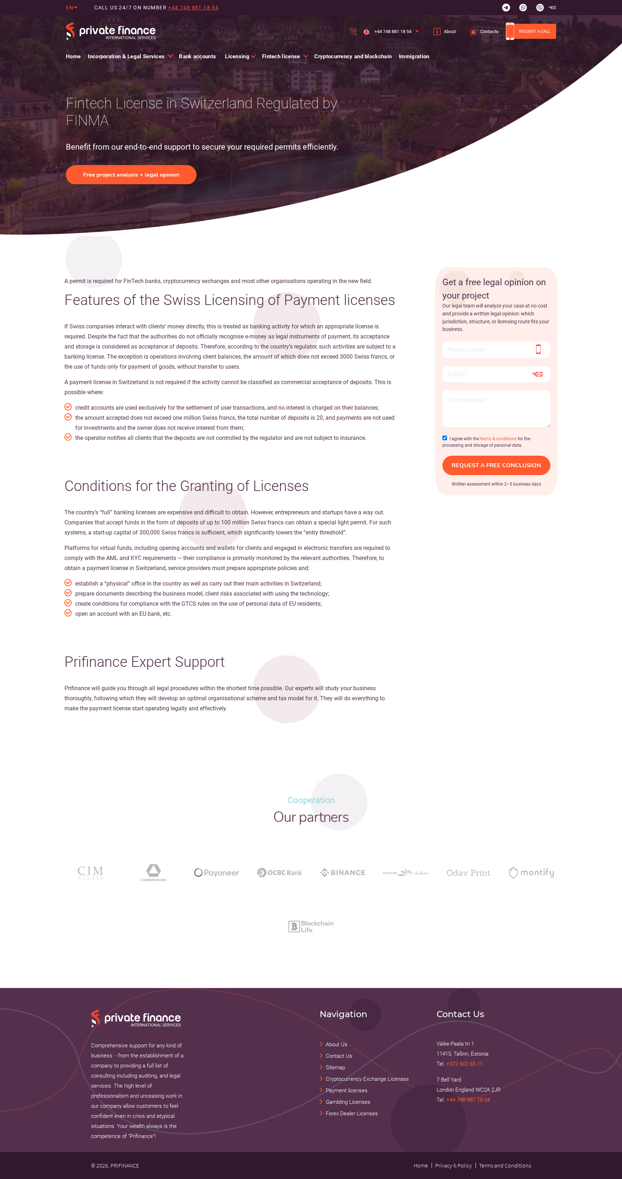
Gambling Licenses (348, 1102)
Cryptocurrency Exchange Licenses (367, 1079)
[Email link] (552, 8)
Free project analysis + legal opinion (131, 175)
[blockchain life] (311, 926)
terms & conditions (498, 438)
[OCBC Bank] (279, 872)
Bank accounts (197, 56)
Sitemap (335, 1067)
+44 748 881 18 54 (193, 7)
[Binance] (342, 872)
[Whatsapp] (523, 8)
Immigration (414, 56)
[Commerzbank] (153, 872)
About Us (336, 1044)
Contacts (489, 31)
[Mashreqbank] (405, 872)
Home (73, 56)
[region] (206, 139)
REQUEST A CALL (534, 31)
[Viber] (540, 8)
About (450, 31)
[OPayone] (216, 872)
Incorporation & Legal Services (126, 56)
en (69, 7)
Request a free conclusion (496, 465)
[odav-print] (468, 872)
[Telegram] (506, 8)
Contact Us (339, 1056)
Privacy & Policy (453, 1165)
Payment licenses (347, 1090)
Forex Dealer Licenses (352, 1113)
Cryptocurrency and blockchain (353, 56)
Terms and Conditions (505, 1165)
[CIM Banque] (90, 872)
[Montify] (531, 872)
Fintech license (281, 56)
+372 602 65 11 (464, 1064)
